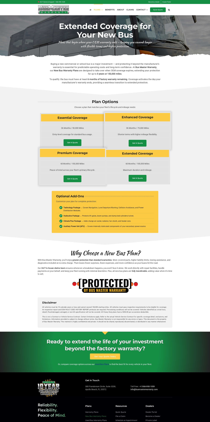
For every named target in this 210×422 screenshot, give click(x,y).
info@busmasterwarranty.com (144, 389)
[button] (169, 9)
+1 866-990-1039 (147, 386)
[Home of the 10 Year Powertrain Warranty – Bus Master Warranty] (49, 380)
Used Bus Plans (102, 364)
